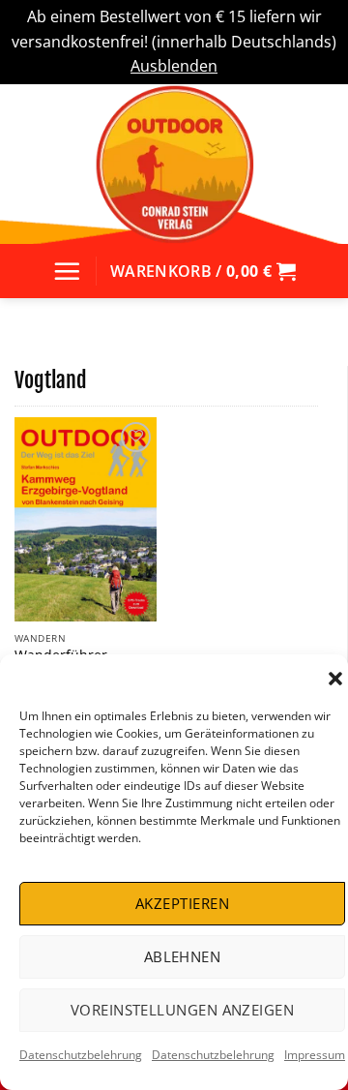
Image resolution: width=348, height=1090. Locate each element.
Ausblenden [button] (174, 65)
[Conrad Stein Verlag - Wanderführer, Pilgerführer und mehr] (174, 164)
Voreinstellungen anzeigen (182, 1009)
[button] (335, 678)
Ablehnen (182, 956)
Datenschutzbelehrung (80, 1054)
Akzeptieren (182, 903)
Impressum (314, 1054)
